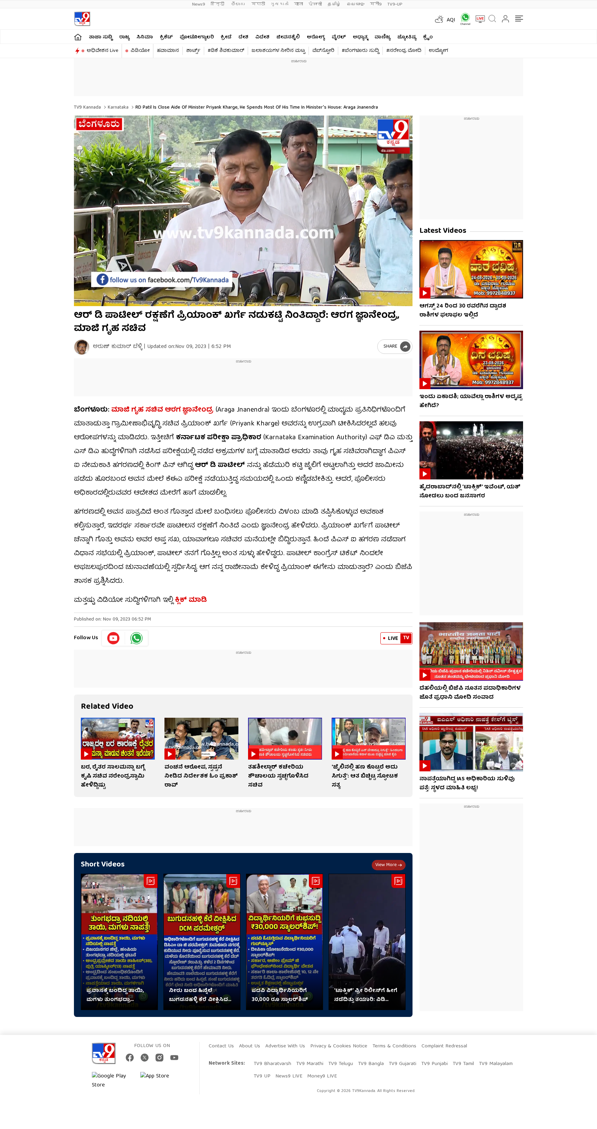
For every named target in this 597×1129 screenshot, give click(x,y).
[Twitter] (145, 1058)
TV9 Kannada (87, 107)
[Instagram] (159, 1058)
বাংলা (298, 4)
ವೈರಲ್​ (339, 37)
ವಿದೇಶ (262, 37)
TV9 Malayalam (496, 1063)
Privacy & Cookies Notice (338, 1046)
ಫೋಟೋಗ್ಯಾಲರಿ (197, 37)
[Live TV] (478, 19)
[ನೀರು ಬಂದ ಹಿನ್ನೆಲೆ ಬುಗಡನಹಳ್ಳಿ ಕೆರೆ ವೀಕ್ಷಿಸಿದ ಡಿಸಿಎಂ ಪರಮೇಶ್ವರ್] (202, 942)
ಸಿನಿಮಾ (144, 37)
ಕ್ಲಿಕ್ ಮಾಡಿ (190, 600)
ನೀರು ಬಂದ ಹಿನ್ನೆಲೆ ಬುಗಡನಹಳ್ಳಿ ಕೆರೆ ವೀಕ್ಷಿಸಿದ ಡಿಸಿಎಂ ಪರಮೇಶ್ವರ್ (198, 995)
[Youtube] (113, 638)
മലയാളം (355, 4)
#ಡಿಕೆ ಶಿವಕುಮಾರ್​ (226, 51)
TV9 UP (262, 1076)
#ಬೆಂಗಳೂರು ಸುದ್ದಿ (360, 51)
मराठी (258, 4)
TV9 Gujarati (402, 1063)
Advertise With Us (285, 1046)
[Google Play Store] (112, 1081)
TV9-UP (394, 4)
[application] (243, 211)
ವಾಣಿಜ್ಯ (382, 37)
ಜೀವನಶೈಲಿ (288, 37)
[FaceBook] (130, 1058)
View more (386, 865)
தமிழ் (334, 4)
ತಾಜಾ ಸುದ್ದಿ (100, 37)
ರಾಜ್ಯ (124, 37)
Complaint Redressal (444, 1046)
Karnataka (117, 107)
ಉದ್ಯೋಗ (438, 51)
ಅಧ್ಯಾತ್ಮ (360, 37)
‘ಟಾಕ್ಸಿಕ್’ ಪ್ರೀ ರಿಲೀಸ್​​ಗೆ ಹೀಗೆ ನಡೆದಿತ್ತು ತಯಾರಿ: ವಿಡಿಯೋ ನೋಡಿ (366, 995)
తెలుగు (238, 4)
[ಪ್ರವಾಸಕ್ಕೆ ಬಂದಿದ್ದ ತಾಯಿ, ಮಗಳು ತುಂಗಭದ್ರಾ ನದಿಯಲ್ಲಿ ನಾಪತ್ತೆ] (119, 942)
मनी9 (376, 4)
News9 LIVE (288, 1076)
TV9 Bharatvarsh (272, 1063)
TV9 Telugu (340, 1063)
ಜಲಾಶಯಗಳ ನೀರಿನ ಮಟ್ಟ (278, 51)
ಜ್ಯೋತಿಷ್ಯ (406, 37)
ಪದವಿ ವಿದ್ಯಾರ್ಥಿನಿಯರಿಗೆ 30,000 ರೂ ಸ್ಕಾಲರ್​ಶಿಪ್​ (280, 995)
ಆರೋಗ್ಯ (316, 37)
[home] (78, 37)
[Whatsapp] (463, 19)
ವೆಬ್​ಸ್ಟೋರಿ (323, 51)
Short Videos (103, 865)
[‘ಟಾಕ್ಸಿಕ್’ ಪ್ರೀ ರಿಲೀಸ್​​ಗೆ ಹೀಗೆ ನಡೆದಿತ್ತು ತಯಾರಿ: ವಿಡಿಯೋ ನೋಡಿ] (367, 942)
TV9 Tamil (463, 1063)
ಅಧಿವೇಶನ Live (102, 51)
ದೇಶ (243, 37)
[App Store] (161, 1081)
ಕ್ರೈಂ (428, 37)
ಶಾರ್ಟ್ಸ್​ (193, 51)
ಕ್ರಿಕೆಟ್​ (166, 37)
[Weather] (438, 19)
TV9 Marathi (309, 1063)
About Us (249, 1046)
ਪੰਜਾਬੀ (315, 4)
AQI (451, 20)
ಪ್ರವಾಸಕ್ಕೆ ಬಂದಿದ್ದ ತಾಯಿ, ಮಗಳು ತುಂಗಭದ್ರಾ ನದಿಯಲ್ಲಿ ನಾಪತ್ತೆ (115, 995)
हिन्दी (218, 4)
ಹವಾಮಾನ (168, 51)
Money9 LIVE (322, 1076)
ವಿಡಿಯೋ (140, 51)
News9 (198, 4)
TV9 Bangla (371, 1063)
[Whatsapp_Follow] (136, 638)
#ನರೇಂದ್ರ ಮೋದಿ (403, 51)
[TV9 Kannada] (82, 19)
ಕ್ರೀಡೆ (226, 37)
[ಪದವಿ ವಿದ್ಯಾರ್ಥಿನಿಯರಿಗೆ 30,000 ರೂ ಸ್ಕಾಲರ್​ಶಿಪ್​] (284, 942)
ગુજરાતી (279, 4)
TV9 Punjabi (434, 1063)
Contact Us (221, 1046)
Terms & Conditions (394, 1046)
